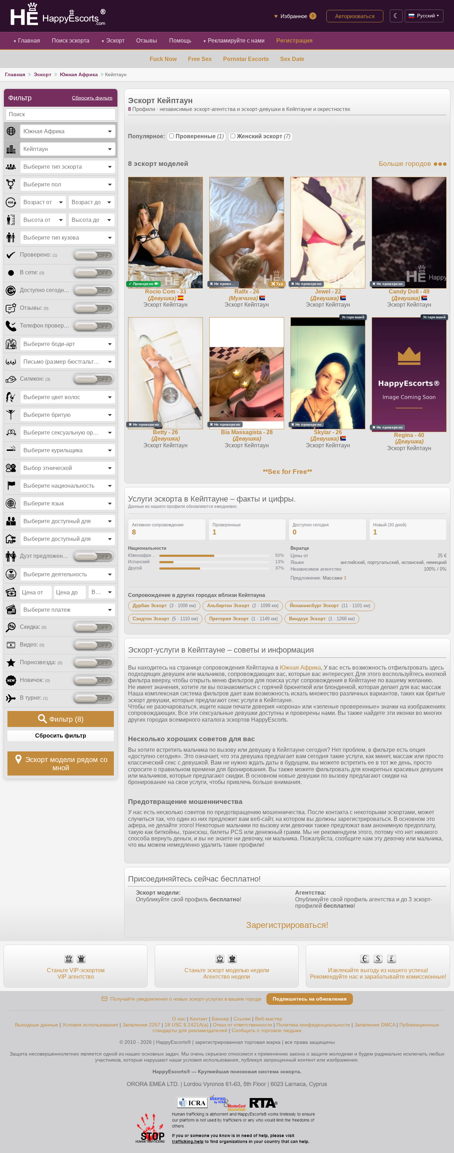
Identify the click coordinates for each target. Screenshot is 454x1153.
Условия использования (90, 1025)
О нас (179, 1019)
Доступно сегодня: (45, 290)
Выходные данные (36, 1025)
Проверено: (38, 255)
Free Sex (200, 59)
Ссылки (242, 1019)
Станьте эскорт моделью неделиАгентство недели (226, 973)
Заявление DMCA (374, 1025)
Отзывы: (34, 308)
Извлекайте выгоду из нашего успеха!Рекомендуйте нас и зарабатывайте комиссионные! (378, 973)
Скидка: (33, 627)
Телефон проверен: (45, 326)
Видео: (32, 645)
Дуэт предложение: (45, 556)
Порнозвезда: (41, 662)
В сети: (32, 272)
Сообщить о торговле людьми (266, 1030)
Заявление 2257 (141, 1025)
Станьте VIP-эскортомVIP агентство (76, 973)
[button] (68, 131)
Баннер (220, 1019)
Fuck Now (163, 59)
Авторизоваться (355, 16)
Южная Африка (79, 74)
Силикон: (35, 379)
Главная (26, 41)
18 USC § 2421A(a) (187, 1025)
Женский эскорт (263, 136)
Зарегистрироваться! (287, 925)
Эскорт (112, 41)
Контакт (198, 1019)
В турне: (34, 698)
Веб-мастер (268, 1019)
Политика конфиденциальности (313, 1025)
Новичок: (35, 680)
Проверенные (200, 136)
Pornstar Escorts (246, 59)
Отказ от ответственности (242, 1025)
